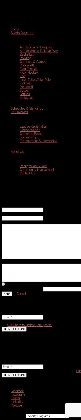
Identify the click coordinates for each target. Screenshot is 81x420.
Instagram (18, 394)
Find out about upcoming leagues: (25, 309)
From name (10, 214)
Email (7, 313)
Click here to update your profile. (29, 325)
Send (7, 294)
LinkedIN (17, 402)
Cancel (21, 294)
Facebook (17, 391)
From (5, 206)
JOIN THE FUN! (14, 329)
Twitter (15, 398)
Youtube (16, 405)
